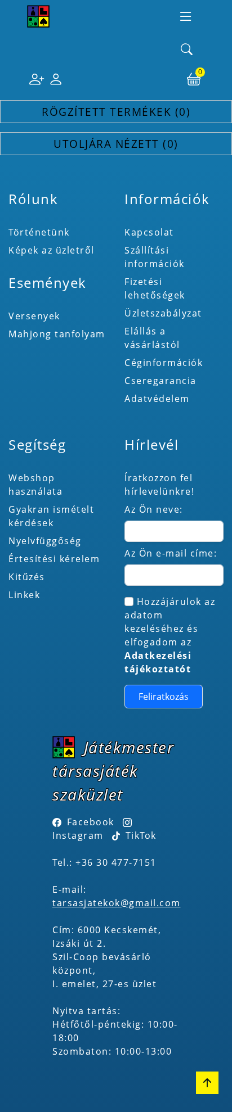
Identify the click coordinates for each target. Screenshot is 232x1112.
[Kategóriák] (185, 16)
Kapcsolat (149, 232)
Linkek (24, 595)
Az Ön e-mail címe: (170, 553)
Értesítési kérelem (54, 559)
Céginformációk (163, 362)
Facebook (90, 822)
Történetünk (39, 232)
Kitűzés (26, 577)
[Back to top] (207, 1083)
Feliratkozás (164, 696)
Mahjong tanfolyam (56, 334)
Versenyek (34, 316)
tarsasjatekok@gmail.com (116, 903)
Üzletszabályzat (163, 313)
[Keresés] (187, 50)
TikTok (139, 835)
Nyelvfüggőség (45, 541)
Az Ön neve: (153, 509)
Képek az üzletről (51, 250)
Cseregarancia (160, 380)
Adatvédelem (157, 398)
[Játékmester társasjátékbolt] (38, 16)
